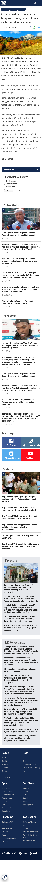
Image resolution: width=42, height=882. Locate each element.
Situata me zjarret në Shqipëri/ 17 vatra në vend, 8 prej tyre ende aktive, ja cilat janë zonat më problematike (20, 291)
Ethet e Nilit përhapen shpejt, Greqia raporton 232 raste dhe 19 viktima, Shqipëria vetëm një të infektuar (19, 618)
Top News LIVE (7, 777)
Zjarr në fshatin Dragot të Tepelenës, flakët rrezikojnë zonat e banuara (18, 304)
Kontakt (25, 828)
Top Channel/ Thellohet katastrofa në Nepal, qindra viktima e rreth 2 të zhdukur (20, 509)
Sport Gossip (6, 811)
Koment (26, 761)
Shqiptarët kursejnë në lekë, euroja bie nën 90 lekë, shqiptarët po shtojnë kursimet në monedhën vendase (21, 711)
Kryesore (14, 9)
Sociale (4, 771)
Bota (25, 752)
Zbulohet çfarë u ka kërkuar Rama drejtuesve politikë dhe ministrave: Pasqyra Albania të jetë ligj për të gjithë (21, 598)
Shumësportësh (8, 808)
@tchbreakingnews (12, 458)
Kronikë (4, 761)
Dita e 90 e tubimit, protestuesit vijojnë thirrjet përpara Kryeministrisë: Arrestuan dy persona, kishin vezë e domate (20, 277)
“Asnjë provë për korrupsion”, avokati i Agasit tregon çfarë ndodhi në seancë (19, 235)
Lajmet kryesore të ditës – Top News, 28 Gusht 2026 (20, 536)
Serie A (4, 805)
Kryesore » (10, 315)
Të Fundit (22, 9)
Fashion (25, 795)
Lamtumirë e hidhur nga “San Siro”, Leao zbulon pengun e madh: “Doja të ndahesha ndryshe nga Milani (20, 347)
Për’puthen (6, 825)
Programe (7, 817)
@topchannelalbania (31, 445)
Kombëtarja (6, 788)
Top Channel (11, 445)
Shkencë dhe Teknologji (31, 768)
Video (4, 774)
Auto (24, 771)
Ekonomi (5, 768)
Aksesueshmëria (29, 841)
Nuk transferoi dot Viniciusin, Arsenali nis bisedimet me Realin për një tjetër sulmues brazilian (20, 627)
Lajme (5, 752)
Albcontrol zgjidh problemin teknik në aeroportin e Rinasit (20, 670)
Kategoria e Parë (8, 795)
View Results (16, 191)
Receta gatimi (28, 805)
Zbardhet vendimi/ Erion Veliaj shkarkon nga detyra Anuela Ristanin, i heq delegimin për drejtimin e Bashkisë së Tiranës (21, 248)
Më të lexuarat (15, 642)
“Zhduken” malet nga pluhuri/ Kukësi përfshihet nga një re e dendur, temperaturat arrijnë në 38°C (20, 738)
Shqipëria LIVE (7, 828)
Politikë (4, 758)
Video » (8, 469)
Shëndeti (26, 798)
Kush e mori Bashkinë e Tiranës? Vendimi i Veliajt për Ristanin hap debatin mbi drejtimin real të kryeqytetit (18, 588)
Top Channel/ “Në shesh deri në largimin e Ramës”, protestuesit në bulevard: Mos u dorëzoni (20, 546)
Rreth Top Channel (29, 822)
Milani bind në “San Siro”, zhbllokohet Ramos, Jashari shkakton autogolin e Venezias (18, 404)
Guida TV (5, 841)
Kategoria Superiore (9, 791)
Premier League (8, 798)
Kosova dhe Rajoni (29, 764)
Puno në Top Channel (30, 832)
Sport (5, 783)
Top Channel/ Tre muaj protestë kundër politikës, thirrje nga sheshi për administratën (19, 527)
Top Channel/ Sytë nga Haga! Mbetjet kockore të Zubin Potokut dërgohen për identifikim (19, 499)
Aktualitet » (11, 205)
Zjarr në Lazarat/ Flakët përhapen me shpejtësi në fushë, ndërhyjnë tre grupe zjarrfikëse (19, 263)
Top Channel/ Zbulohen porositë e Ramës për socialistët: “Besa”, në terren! (20, 517)
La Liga (4, 801)
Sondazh (9, 169)
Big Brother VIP (7, 822)
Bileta (25, 825)
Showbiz (26, 788)
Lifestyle (26, 791)
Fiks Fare (5, 832)
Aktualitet (5, 9)
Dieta (25, 801)
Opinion (25, 758)
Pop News (28, 783)
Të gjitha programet (9, 838)
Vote (8, 191)
